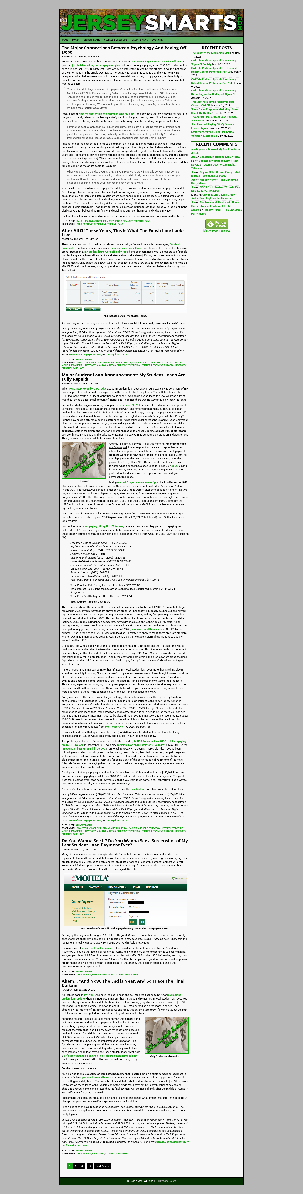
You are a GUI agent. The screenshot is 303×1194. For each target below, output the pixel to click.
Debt (79, 224)
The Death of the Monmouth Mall (210, 53)
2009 (135, 405)
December (125, 405)
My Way (88, 995)
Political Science (140, 365)
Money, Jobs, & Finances (120, 221)
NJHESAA (111, 365)
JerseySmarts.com (151, 22)
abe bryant (197, 149)
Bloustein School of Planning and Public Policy (104, 362)
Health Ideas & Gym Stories (91, 221)
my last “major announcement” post (138, 482)
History (165, 362)
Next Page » (102, 1166)
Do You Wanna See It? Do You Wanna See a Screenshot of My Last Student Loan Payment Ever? (125, 843)
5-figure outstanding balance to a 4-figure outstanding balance (101, 1055)
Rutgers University (175, 365)
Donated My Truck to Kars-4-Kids (220, 157)
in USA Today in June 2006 (150, 741)
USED (81, 368)
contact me (138, 789)
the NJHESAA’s (114, 726)
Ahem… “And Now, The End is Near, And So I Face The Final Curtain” (123, 983)
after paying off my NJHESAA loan (103, 526)
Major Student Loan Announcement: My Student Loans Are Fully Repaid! (123, 377)
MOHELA (66, 365)
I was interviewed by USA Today (87, 388)
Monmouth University (83, 365)
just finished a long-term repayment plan (96, 65)
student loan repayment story (86, 354)
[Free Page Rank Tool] (216, 231)
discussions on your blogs (126, 248)
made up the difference (145, 629)
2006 (174, 465)
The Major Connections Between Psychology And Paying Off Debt (124, 50)
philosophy (123, 365)
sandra (195, 210)
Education (154, 362)
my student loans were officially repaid (107, 251)
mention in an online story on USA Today (141, 745)
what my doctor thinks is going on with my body (107, 113)
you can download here (95, 1077)
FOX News (88, 224)
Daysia (195, 164)
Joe (193, 157)
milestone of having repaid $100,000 (83, 748)
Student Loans (142, 221)
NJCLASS (101, 365)
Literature (176, 362)
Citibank (137, 362)
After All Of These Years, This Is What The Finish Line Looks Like (123, 232)
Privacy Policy (168, 1181)
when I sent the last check (97, 948)
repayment (100, 224)
